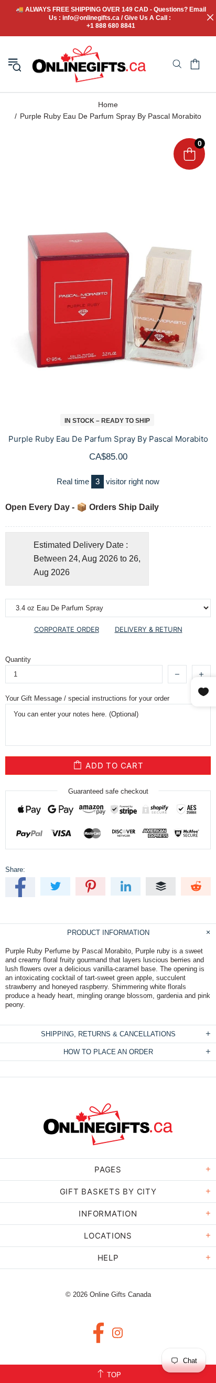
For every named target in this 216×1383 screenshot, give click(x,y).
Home (108, 104)
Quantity (18, 659)
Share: (15, 870)
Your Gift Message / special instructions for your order (87, 698)
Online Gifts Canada (89, 64)
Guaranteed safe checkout (108, 791)
